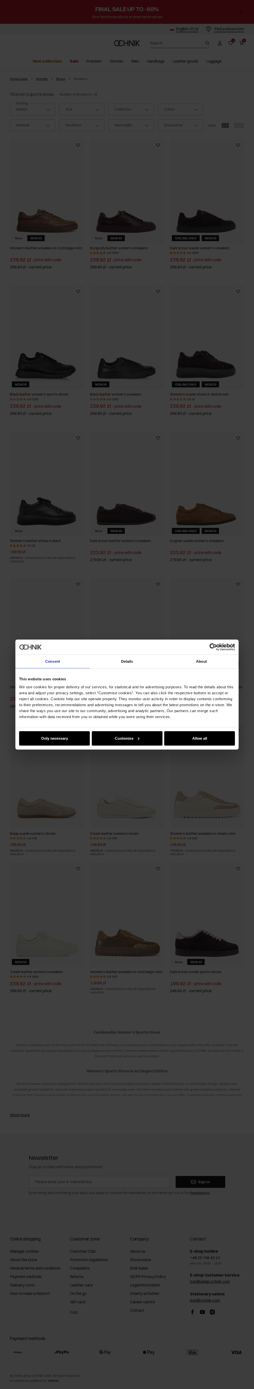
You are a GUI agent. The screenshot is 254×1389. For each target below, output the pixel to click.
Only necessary (54, 738)
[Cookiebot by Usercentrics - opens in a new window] (213, 647)
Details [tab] (127, 661)
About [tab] (201, 661)
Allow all (199, 738)
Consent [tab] (52, 661)
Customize (124, 738)
